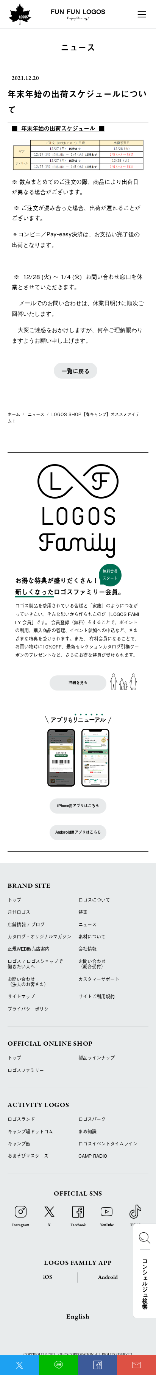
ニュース (87, 924)
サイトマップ (21, 996)
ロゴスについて (94, 899)
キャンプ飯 (19, 1143)
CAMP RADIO (92, 1155)
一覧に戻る (75, 370)
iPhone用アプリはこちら (78, 805)
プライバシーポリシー (30, 1009)
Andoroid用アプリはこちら (78, 832)
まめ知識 (87, 1131)
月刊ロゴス (19, 912)
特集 (82, 912)
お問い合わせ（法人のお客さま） (28, 982)
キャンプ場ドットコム (30, 1131)
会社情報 (87, 948)
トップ (14, 899)
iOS (47, 1277)
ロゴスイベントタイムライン (107, 1143)
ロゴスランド (21, 1119)
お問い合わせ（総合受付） (92, 964)
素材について (92, 936)
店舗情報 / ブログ (26, 924)
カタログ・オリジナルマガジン (39, 936)
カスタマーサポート (98, 979)
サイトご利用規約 (96, 996)
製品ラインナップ (96, 1057)
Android (108, 1277)
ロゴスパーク (92, 1119)
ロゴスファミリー (26, 1070)
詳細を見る (78, 682)
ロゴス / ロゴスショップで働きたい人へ (35, 964)
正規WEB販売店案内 (29, 948)
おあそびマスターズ (28, 1155)
